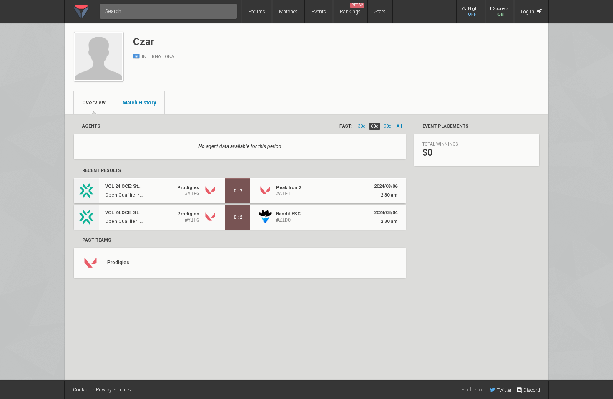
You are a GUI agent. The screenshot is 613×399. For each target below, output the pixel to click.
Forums (256, 12)
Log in (528, 12)
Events (319, 12)
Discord (531, 390)
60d (375, 126)
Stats (380, 12)
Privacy (104, 389)
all (399, 126)
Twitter (504, 390)
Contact (81, 389)
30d (362, 126)
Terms (124, 389)
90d (388, 126)
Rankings (351, 9)
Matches (288, 12)
